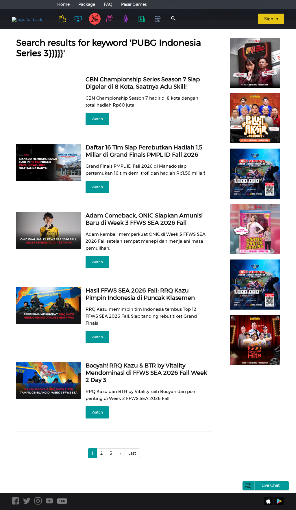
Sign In (271, 18)
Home (63, 4)
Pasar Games (134, 4)
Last (132, 453)
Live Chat (271, 485)
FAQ (108, 4)
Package (86, 4)
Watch (97, 119)
